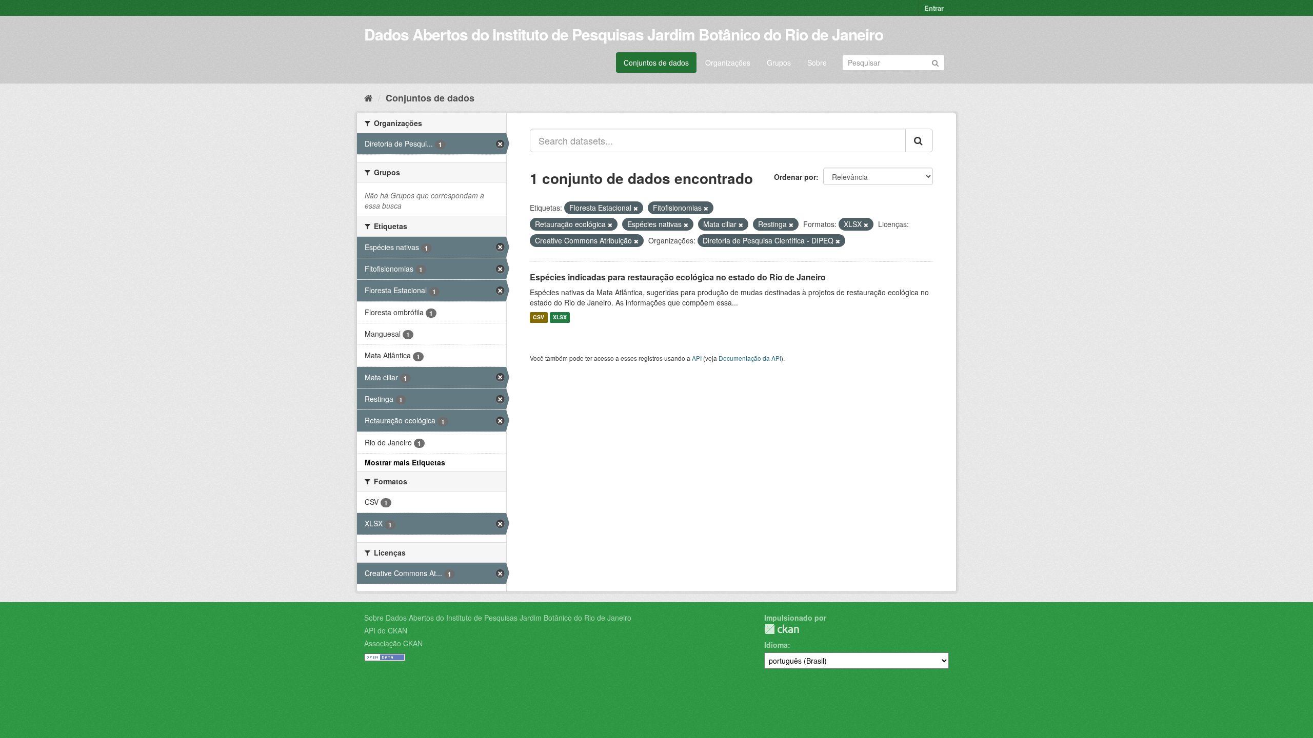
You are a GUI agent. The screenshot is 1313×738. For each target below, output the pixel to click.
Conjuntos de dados (656, 62)
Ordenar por (795, 177)
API (697, 358)
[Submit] (935, 61)
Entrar (934, 8)
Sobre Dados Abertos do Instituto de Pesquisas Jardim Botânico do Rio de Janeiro (497, 617)
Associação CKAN (393, 643)
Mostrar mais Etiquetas (405, 462)
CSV (538, 317)
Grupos (779, 62)
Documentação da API (750, 358)
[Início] (368, 97)
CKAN (781, 629)
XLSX (560, 317)
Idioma (776, 645)
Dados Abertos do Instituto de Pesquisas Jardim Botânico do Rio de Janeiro (623, 34)
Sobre (817, 62)
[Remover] (635, 208)
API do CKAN (385, 630)
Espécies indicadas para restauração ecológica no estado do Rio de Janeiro (678, 277)
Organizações (727, 62)
